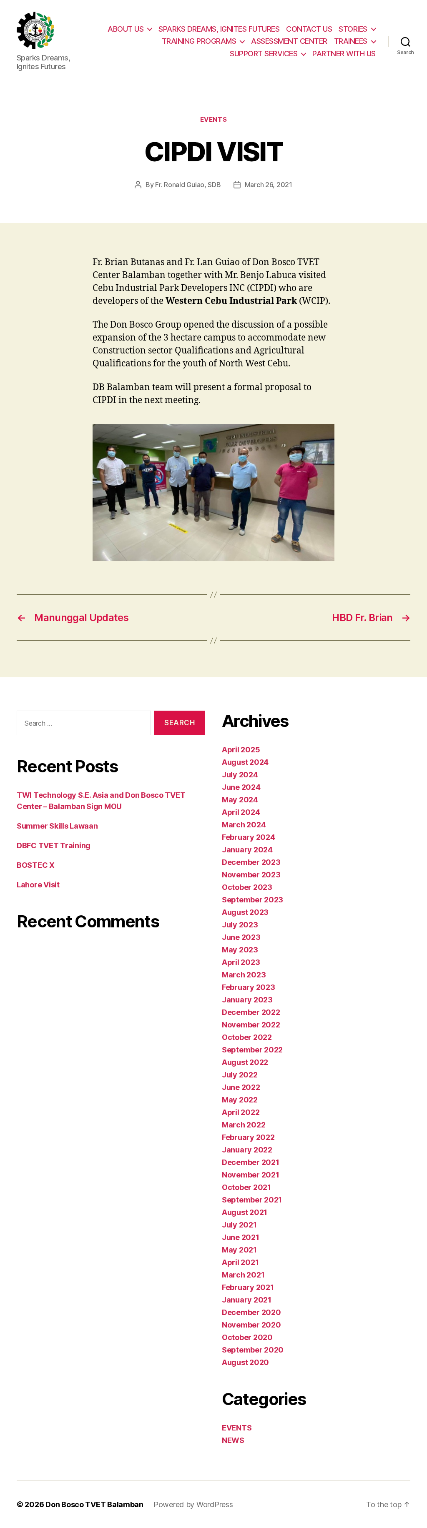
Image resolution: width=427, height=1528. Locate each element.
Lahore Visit (38, 884)
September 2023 (252, 899)
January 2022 (247, 1149)
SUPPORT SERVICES (263, 53)
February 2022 (248, 1137)
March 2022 (243, 1124)
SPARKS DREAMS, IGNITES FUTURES (218, 29)
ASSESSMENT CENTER (289, 41)
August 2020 (245, 1362)
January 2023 (247, 999)
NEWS (233, 1440)
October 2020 (247, 1337)
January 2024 (247, 849)
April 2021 (240, 1262)
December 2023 (251, 862)
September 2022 (252, 1049)
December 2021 (250, 1162)
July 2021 (239, 1224)
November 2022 (251, 1024)
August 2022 (245, 1062)
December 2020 (251, 1312)
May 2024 (240, 799)
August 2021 (244, 1212)
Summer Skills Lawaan (57, 826)
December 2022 (251, 1012)
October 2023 (247, 887)
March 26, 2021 (268, 184)
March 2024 (244, 824)
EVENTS (213, 119)
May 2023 (240, 949)
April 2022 (240, 1112)
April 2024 (241, 812)
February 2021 (248, 1287)
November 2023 (251, 874)
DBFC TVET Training (53, 845)
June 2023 (241, 937)
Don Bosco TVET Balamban (94, 1504)
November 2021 (250, 1174)
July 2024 (240, 774)
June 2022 (241, 1087)
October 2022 (247, 1037)
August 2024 (245, 762)
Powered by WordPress (193, 1504)
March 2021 (243, 1274)
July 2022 (240, 1074)
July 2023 (240, 924)
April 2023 (241, 962)
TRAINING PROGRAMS (199, 41)
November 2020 (251, 1324)
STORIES (353, 29)
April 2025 (241, 749)
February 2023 (248, 987)
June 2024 (241, 787)
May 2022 (240, 1099)
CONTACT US (309, 29)
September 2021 (252, 1199)
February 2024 (248, 837)
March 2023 (244, 974)
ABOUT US (125, 29)
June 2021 (240, 1237)
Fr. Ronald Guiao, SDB (188, 184)
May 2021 (239, 1249)
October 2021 (246, 1187)
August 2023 (245, 912)
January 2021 (246, 1299)
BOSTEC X (36, 865)
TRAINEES (350, 41)
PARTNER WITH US (344, 53)
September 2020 (253, 1349)
